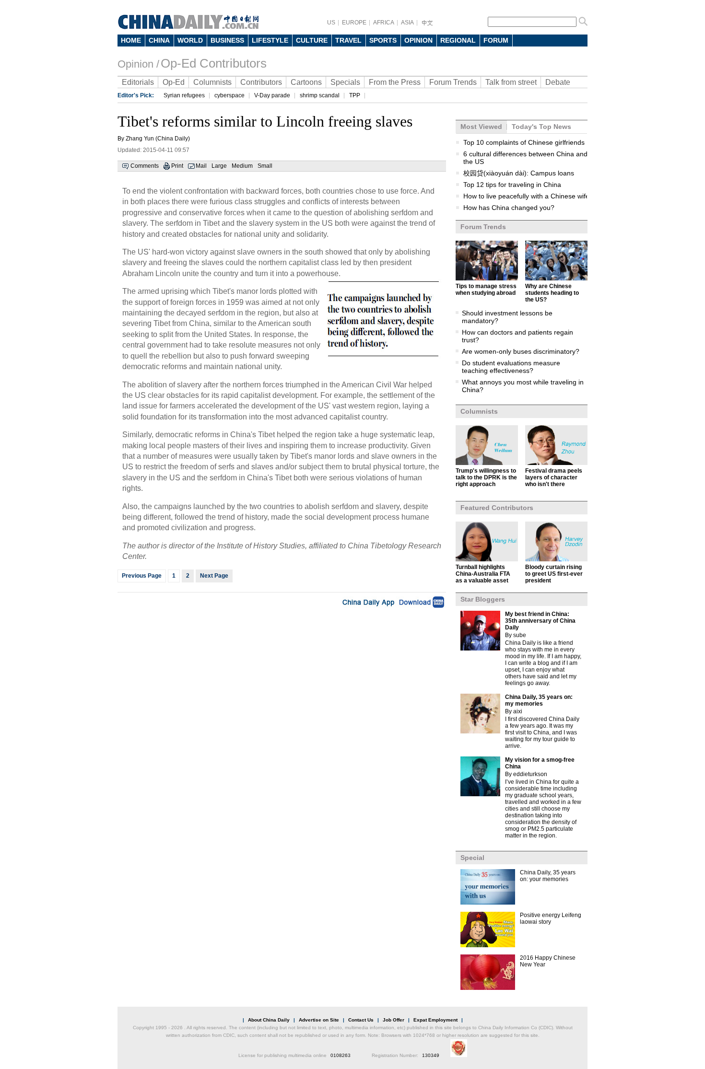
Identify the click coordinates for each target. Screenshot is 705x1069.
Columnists (212, 82)
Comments (144, 166)
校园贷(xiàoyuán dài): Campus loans (518, 173)
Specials (345, 82)
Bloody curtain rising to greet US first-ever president (554, 574)
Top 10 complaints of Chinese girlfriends (524, 142)
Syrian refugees (184, 95)
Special (472, 857)
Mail (201, 166)
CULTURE (312, 40)
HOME (131, 40)
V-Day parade (272, 95)
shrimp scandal (320, 95)
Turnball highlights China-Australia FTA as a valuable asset (483, 574)
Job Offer (393, 1020)
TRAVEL (348, 40)
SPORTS (383, 40)
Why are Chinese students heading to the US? (552, 293)
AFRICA (383, 22)
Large (219, 166)
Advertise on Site (319, 1020)
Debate (557, 82)
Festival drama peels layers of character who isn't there (553, 477)
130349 (430, 1055)
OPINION (418, 40)
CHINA (159, 40)
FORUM (495, 40)
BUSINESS (227, 40)
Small (265, 166)
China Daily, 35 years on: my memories (539, 700)
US (331, 22)
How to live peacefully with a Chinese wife (526, 196)
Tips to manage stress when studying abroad (486, 289)
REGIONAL (458, 40)
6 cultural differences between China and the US (525, 157)
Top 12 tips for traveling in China (512, 184)
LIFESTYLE (270, 40)
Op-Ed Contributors (214, 63)
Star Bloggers (482, 599)
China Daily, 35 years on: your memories (548, 876)
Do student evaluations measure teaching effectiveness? (511, 366)
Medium (242, 166)
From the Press (395, 82)
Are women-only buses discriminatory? (520, 351)
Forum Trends (453, 82)
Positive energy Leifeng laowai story (550, 918)
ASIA (407, 22)
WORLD (190, 40)
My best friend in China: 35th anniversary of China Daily (540, 621)
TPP (354, 95)
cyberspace (229, 95)
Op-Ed (174, 82)
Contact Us (361, 1020)
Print (177, 166)
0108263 (340, 1055)
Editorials (138, 82)
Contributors (261, 82)
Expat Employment (435, 1020)
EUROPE (354, 22)
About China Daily (269, 1020)
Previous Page (142, 575)
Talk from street (511, 82)
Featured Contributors (496, 507)
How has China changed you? (508, 207)
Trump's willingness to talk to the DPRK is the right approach (486, 477)
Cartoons (306, 82)
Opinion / (138, 64)
